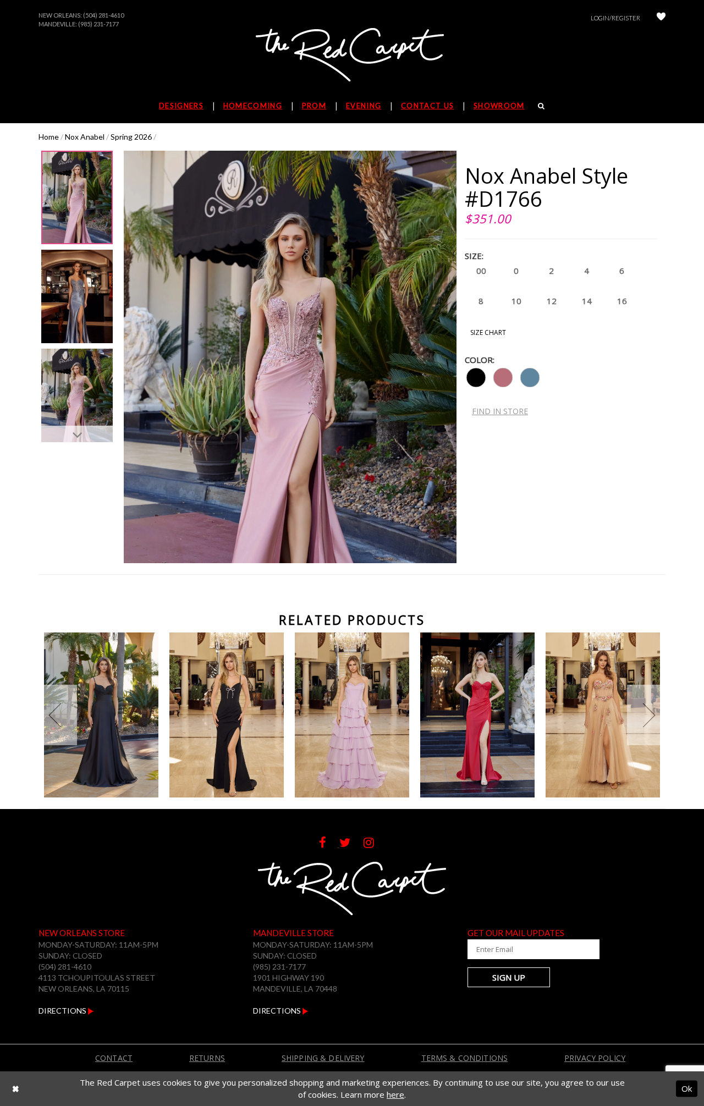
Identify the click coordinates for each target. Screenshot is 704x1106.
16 (622, 300)
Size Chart (488, 332)
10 (516, 300)
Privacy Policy (594, 1058)
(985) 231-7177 (98, 23)
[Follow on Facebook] (329, 844)
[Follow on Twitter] (351, 844)
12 (552, 300)
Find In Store (500, 411)
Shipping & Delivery (323, 1058)
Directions (63, 1010)
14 (587, 300)
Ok (686, 1088)
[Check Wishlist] (661, 17)
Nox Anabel (85, 136)
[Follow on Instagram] (374, 844)
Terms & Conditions (464, 1058)
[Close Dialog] (16, 1088)
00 (481, 270)
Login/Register (615, 17)
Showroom (499, 105)
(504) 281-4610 (103, 15)
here (395, 1094)
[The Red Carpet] (352, 55)
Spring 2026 (131, 136)
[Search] (541, 106)
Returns (207, 1058)
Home (48, 136)
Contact (114, 1058)
